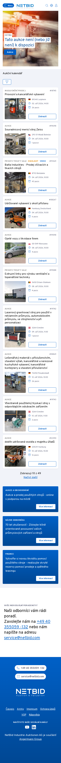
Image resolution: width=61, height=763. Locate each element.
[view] (7, 82)
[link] (15, 108)
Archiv (20, 709)
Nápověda (34, 715)
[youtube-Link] (27, 727)
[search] (47, 5)
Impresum (32, 709)
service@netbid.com (22, 638)
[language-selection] (51, 5)
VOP (24, 715)
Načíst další (30, 477)
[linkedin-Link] (34, 727)
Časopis (10, 709)
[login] (56, 5)
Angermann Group (30, 739)
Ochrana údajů (47, 709)
